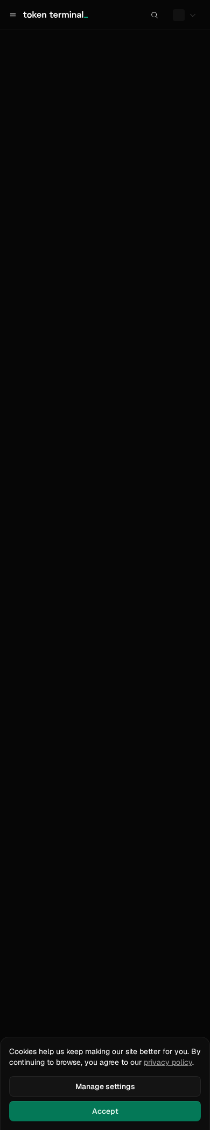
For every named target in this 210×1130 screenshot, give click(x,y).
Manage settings (105, 1086)
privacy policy (168, 1062)
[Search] (154, 15)
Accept (105, 1111)
